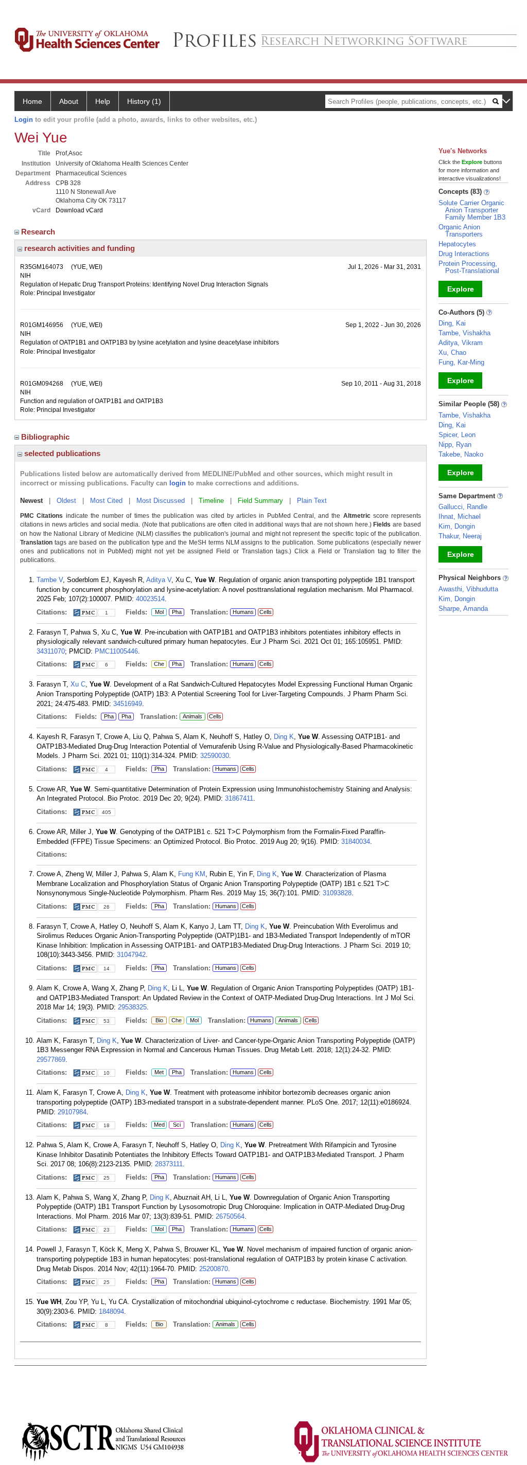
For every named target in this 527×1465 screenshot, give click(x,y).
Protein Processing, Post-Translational (468, 267)
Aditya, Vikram (460, 343)
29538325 (132, 1007)
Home (32, 101)
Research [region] (39, 231)
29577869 (51, 1059)
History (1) (144, 101)
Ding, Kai (452, 323)
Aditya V (158, 580)
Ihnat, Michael (459, 516)
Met (157, 1072)
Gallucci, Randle (462, 507)
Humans (243, 612)
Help (102, 101)
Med (158, 1125)
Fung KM (191, 874)
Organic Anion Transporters (460, 230)
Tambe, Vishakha (464, 333)
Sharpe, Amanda (463, 608)
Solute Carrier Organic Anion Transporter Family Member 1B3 (471, 210)
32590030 (214, 755)
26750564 (230, 1216)
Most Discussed (160, 500)
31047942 (131, 954)
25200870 (213, 1269)
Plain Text (312, 500)
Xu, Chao (452, 352)
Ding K (284, 736)
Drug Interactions (463, 254)
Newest (31, 500)
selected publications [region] (61, 453)
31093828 (337, 893)
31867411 (239, 798)
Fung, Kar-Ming (461, 362)
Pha (176, 612)
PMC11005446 (116, 651)
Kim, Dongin (456, 526)
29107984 (72, 1112)
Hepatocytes (457, 244)
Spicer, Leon (457, 435)
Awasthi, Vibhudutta (468, 589)
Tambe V (50, 580)
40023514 (150, 599)
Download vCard (79, 210)
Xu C (78, 684)
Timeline (211, 500)
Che (157, 664)
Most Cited (106, 500)
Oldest (66, 500)
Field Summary (260, 500)
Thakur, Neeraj (460, 536)
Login (23, 119)
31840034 (355, 841)
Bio (158, 1020)
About (68, 101)
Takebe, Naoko (460, 454)
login (177, 483)
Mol (157, 612)
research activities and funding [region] (78, 248)
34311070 (51, 651)
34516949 (127, 704)
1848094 (111, 1311)
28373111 (169, 1164)
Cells (265, 612)
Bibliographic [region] (46, 436)
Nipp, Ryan (454, 444)
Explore (460, 289)
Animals (192, 716)
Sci (175, 1125)
